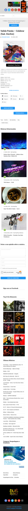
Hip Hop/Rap (13, 119)
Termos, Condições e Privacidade (14, 508)
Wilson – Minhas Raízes (8, 412)
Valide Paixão (5, 122)
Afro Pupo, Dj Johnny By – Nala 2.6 (11, 376)
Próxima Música (20, 113)
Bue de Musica (18, 506)
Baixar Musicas (16, 472)
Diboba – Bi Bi (6, 371)
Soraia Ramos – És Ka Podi (9, 386)
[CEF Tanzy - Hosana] (19, 328)
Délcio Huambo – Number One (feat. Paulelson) (13, 235)
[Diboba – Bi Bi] (19, 339)
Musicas (21, 232)
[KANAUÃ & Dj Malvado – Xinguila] (19, 351)
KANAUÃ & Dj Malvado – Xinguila (10, 373)
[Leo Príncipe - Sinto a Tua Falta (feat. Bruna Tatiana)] (8, 351)
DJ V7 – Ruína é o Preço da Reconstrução (12, 407)
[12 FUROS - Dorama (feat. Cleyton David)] (8, 317)
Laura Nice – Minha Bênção (9, 421)
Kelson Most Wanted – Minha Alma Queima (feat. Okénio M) (13, 155)
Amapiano (15, 474)
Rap (18, 119)
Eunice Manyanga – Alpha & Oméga (11, 368)
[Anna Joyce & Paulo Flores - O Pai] (8, 306)
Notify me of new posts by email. (9, 268)
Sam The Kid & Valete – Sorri (11, 209)
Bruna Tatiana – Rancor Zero (9, 414)
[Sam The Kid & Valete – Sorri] (14, 195)
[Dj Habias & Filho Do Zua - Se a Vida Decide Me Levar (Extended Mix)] (8, 339)
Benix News (6, 472)
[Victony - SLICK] (19, 317)
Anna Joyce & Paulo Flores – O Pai (11, 404)
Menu (3, 15)
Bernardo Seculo (6, 37)
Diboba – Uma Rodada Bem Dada (10, 402)
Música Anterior (8, 108)
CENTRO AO (14, 25)
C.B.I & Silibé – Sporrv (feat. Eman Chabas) (13, 436)
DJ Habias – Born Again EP (9, 423)
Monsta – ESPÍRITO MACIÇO (9, 395)
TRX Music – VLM (9, 182)
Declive (6, 119)
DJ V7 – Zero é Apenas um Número (11, 409)
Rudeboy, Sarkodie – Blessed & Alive (11, 426)
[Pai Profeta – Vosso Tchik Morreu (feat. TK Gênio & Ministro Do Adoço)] (8, 328)
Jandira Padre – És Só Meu (9, 389)
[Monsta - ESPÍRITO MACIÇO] (19, 306)
